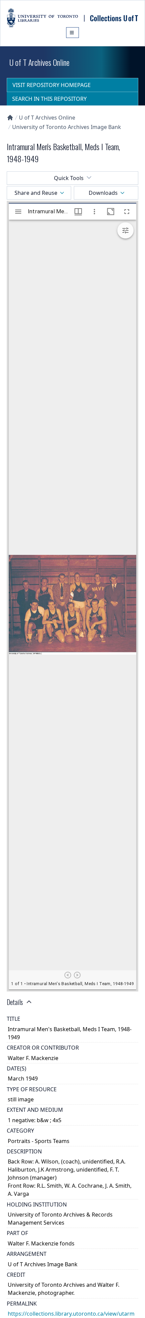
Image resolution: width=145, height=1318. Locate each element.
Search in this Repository (49, 98)
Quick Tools (69, 178)
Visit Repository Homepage (51, 85)
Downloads (103, 192)
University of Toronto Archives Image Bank (66, 127)
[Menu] (72, 32)
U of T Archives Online (47, 117)
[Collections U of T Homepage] (10, 117)
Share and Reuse (35, 192)
